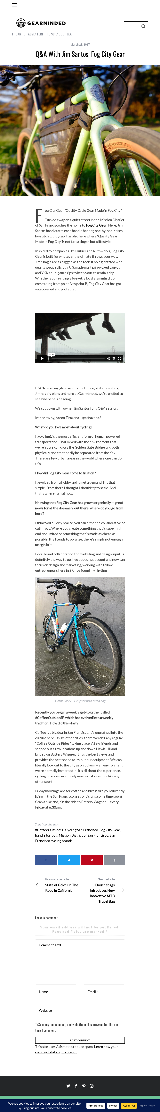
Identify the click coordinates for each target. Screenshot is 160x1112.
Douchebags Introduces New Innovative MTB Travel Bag (102, 890)
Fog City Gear (109, 830)
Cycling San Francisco (81, 830)
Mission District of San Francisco (83, 835)
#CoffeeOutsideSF (49, 830)
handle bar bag (46, 835)
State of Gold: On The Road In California (61, 884)
